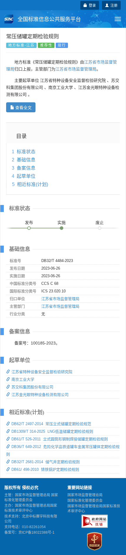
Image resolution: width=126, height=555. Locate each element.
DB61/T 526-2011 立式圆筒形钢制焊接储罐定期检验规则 (59, 439)
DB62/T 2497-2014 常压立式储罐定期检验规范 (51, 424)
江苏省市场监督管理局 (75, 69)
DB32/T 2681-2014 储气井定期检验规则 (45, 462)
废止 (100, 222)
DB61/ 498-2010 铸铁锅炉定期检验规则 (45, 469)
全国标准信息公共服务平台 (48, 19)
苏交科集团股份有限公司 (32, 387)
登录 (91, 5)
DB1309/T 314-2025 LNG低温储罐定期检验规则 (52, 431)
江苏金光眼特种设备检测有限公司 (40, 394)
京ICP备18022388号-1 (36, 532)
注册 (113, 5)
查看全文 (23, 107)
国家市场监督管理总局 (85, 495)
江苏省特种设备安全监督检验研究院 (41, 372)
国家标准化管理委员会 (85, 501)
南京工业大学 (22, 379)
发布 (29, 222)
